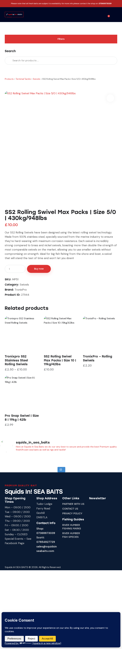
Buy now (39, 268)
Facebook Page (14, 543)
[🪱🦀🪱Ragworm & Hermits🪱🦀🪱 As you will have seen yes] (30, 459)
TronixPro (21, 289)
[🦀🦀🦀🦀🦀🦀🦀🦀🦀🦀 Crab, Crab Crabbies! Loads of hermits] (51, 459)
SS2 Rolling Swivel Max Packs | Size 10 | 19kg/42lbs (60, 360)
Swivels (24, 284)
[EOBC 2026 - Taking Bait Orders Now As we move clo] (71, 459)
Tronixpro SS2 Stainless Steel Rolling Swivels (16, 360)
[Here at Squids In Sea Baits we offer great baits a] (10, 459)
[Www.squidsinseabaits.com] (112, 459)
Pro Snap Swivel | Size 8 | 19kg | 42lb (22, 417)
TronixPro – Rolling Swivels (97, 358)
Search (8, 60)
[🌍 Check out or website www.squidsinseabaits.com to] (91, 459)
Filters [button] (61, 39)
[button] (100, 15)
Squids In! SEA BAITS (16, 567)
